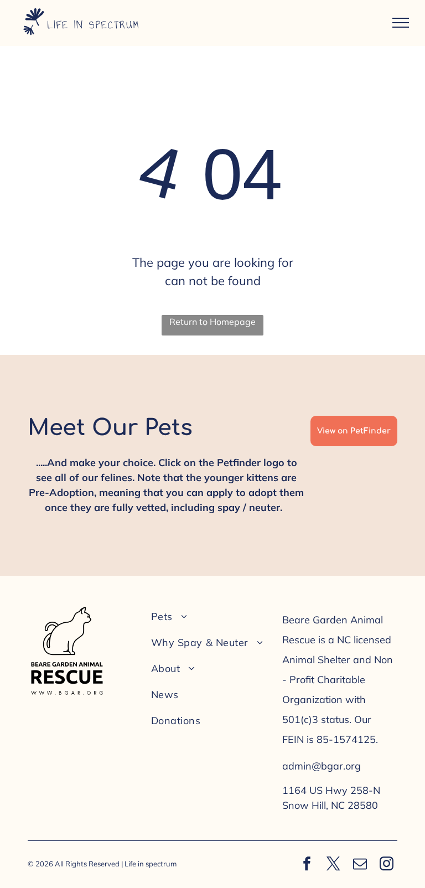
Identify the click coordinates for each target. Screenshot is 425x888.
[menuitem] (209, 616)
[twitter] (333, 865)
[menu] (400, 22)
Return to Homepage (212, 321)
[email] (360, 865)
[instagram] (386, 865)
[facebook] (307, 865)
